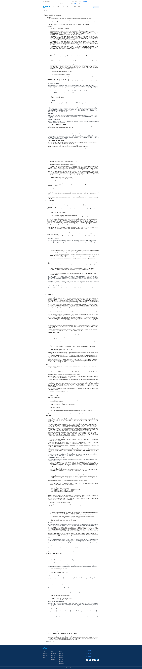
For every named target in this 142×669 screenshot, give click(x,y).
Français (80, 1)
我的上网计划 (54, 653)
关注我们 (90, 656)
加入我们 (61, 653)
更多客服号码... (55, 3)
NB (89, 3)
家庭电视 (45, 655)
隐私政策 (61, 659)
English (76, 1)
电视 (63, 6)
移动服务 (58, 6)
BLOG (79, 6)
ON (75, 3)
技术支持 (74, 6)
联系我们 (90, 650)
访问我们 (90, 653)
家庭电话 (68, 6)
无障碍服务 (62, 663)
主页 (46, 10)
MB (86, 3)
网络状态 (61, 655)
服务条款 (61, 657)
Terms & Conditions (52, 10)
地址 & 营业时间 (47, 1)
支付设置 (53, 657)
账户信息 (53, 659)
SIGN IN (96, 7)
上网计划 (53, 6)
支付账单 (53, 655)
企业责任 (61, 661)
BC (78, 3)
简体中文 (84, 1)
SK (83, 3)
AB (80, 3)
